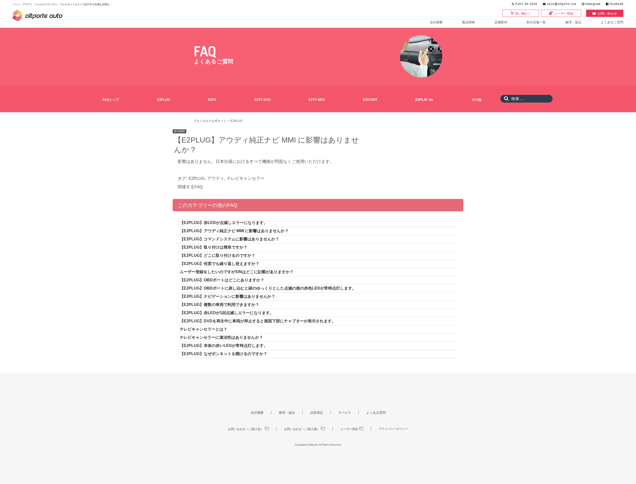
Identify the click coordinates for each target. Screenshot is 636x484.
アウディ (215, 178)
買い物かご (523, 13)
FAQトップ (111, 99)
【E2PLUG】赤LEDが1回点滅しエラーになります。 (227, 313)
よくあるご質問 (612, 22)
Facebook (616, 4)
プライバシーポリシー (393, 428)
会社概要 (436, 22)
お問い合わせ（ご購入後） (302, 429)
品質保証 (316, 412)
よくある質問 (376, 412)
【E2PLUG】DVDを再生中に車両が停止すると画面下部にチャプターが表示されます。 (258, 321)
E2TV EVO (262, 99)
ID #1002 (179, 131)
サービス (344, 412)
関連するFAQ (190, 187)
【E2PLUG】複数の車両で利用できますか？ (219, 304)
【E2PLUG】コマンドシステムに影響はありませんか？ (229, 239)
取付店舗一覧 (536, 22)
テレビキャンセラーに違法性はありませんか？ (221, 337)
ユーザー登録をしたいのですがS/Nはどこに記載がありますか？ (237, 272)
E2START (370, 99)
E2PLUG (163, 99)
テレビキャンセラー (246, 178)
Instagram (593, 4)
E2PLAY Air (424, 99)
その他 (476, 99)
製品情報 (468, 22)
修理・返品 (573, 22)
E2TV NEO (317, 99)
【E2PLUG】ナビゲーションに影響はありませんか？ (227, 296)
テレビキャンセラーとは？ (203, 329)
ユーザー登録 (563, 13)
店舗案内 (500, 22)
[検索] (505, 99)
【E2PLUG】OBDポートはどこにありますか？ (222, 280)
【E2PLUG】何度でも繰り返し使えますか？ (219, 263)
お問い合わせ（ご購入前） (246, 429)
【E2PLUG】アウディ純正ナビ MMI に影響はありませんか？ (234, 231)
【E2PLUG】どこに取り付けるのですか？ (217, 255)
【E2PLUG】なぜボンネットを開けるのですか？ (223, 354)
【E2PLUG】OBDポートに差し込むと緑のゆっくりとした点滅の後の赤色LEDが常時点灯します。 (268, 288)
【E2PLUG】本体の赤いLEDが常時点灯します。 (224, 345)
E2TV (212, 99)
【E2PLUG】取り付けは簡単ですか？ (213, 247)
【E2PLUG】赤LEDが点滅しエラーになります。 (224, 223)
